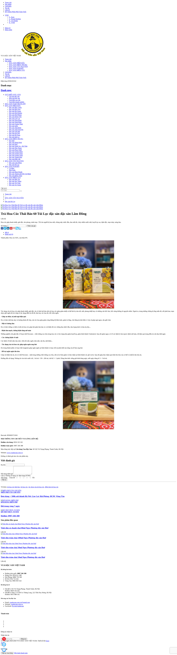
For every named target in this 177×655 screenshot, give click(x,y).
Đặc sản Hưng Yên (15, 117)
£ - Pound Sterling (15, 19)
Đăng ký (8, 28)
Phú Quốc (12, 170)
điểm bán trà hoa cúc (51, 487)
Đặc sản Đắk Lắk (14, 159)
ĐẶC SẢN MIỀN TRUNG (18, 65)
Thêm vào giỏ (31, 226)
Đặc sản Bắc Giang (15, 107)
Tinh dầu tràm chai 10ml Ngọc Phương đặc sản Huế (23, 557)
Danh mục (6, 90)
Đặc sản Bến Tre (14, 179)
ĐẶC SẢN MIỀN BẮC (17, 63)
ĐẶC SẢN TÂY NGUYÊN (18, 66)
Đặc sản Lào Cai (14, 118)
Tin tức (7, 8)
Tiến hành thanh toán (21, 653)
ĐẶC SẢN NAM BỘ (16, 68)
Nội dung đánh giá (7, 474)
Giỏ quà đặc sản (14, 96)
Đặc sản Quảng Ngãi (16, 155)
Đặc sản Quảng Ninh (16, 124)
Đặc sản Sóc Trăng (15, 181)
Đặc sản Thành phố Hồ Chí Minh (20, 174)
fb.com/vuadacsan (18, 606)
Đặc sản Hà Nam (14, 135)
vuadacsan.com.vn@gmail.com (20, 602)
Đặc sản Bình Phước (15, 172)
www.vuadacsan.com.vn (15, 453)
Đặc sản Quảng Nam (16, 153)
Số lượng (4, 226)
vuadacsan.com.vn (17, 604)
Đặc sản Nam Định (15, 120)
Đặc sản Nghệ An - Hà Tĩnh (18, 146)
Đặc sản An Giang (15, 185)
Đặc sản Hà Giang (15, 111)
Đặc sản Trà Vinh (14, 183)
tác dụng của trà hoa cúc (36, 487)
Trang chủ (8, 2)
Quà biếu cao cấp (14, 100)
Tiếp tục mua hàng (7, 653)
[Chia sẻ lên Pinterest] (11, 228)
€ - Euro (11, 17)
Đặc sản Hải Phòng (15, 115)
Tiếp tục (4, 479)
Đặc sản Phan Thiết (15, 150)
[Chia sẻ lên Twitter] (5, 228)
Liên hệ (7, 10)
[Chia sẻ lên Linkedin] (8, 228)
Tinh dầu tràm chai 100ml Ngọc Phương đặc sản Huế (23, 538)
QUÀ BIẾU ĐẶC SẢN (13, 94)
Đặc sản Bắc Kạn (14, 109)
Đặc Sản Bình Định (15, 142)
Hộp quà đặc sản (14, 98)
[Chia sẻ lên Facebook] (2, 228)
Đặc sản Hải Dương (15, 113)
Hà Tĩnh (11, 141)
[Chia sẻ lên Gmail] (14, 228)
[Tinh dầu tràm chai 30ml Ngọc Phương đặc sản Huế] (18, 543)
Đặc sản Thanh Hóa (15, 157)
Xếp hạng (4, 478)
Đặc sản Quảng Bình (16, 152)
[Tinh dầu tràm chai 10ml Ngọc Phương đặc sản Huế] (18, 553)
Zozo (47, 641)
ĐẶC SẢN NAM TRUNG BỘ (15, 104)
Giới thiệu (8, 6)
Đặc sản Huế (13, 144)
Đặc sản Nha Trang (15, 148)
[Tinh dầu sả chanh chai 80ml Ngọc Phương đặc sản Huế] (20, 524)
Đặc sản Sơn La (14, 137)
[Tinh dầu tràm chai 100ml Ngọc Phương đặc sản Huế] (19, 534)
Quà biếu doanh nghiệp (16, 102)
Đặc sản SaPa (13, 126)
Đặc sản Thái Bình (15, 128)
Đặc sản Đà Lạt (14, 165)
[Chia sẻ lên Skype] (17, 228)
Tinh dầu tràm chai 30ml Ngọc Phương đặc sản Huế (23, 547)
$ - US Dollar (13, 21)
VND (7, 15)
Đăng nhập (8, 30)
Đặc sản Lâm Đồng (15, 163)
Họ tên (3, 465)
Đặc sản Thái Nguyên (16, 129)
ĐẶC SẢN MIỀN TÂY (17, 70)
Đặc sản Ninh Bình (15, 122)
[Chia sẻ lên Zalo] (20, 228)
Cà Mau (11, 168)
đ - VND (12, 22)
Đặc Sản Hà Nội (14, 133)
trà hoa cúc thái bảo (13, 487)
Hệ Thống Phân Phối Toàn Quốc (15, 12)
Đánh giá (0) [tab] (9, 234)
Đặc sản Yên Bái (14, 131)
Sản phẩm (8, 4)
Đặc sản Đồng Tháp (15, 176)
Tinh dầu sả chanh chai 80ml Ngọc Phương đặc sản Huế (24, 528)
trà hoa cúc (24, 487)
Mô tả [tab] (7, 232)
